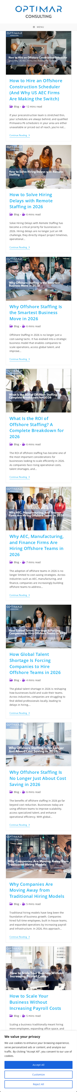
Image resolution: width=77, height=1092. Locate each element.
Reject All (38, 1084)
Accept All (38, 1065)
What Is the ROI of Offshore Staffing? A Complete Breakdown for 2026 (36, 427)
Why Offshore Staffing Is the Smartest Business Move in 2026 (35, 312)
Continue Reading (19, 135)
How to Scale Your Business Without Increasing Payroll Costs (35, 1002)
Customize (38, 1074)
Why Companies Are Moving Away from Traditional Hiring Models (36, 890)
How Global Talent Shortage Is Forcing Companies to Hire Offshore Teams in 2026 (35, 663)
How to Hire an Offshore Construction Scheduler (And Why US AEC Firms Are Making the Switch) (35, 90)
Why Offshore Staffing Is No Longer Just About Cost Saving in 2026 (37, 778)
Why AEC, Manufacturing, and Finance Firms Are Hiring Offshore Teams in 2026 (36, 545)
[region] (38, 1061)
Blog (16, 106)
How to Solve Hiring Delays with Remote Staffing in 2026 (31, 200)
